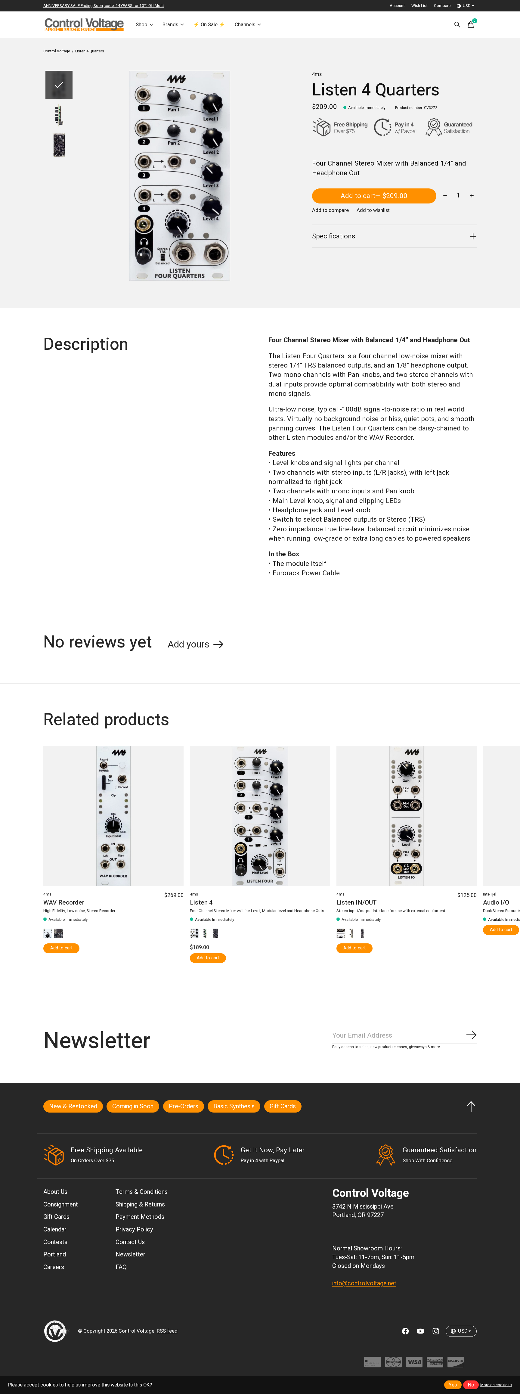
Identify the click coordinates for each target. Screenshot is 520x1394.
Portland (54, 1254)
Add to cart (374, 196)
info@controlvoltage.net (364, 1283)
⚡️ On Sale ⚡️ (209, 24)
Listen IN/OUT (356, 903)
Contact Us (130, 1242)
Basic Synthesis (234, 1106)
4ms (317, 74)
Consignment (60, 1204)
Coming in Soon (132, 1106)
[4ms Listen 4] (260, 816)
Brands (170, 24)
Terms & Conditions (142, 1192)
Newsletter (130, 1254)
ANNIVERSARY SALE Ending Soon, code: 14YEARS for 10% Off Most (103, 6)
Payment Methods (140, 1216)
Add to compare (330, 210)
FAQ (121, 1267)
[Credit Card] (372, 1365)
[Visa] (414, 1365)
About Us (55, 1192)
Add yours (188, 644)
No (471, 1385)
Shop (141, 24)
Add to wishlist (373, 210)
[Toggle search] (457, 25)
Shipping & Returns (140, 1204)
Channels (245, 24)
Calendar (55, 1229)
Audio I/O (496, 903)
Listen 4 (201, 903)
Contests (55, 1242)
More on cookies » (496, 1385)
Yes (453, 1385)
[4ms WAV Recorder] (113, 816)
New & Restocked (73, 1106)
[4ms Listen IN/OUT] (406, 816)
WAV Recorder (63, 903)
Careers (53, 1267)
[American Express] (435, 1365)
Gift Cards (283, 1106)
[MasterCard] (393, 1365)
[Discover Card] (455, 1365)
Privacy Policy (134, 1229)
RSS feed (167, 1331)
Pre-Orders (183, 1106)
